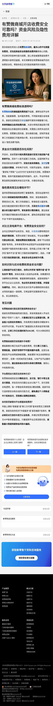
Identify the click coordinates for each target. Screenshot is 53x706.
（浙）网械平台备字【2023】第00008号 (16, 696)
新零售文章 (15, 18)
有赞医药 (18, 680)
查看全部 (46, 509)
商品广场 (36, 680)
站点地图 (15, 683)
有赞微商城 (7, 111)
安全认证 (5, 672)
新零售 (4, 18)
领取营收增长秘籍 (26, 558)
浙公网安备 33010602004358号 (15, 687)
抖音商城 (35, 231)
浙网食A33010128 (39, 696)
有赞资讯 (45, 680)
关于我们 (5, 669)
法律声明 (14, 669)
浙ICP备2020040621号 (10, 691)
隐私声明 (23, 669)
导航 (48, 4)
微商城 (27, 47)
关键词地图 (25, 683)
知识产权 (32, 669)
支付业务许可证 (43, 676)
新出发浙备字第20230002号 (11, 694)
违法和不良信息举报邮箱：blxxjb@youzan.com (19, 676)
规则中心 (40, 669)
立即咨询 (26, 497)
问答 (24, 18)
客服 (24, 120)
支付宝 (44, 163)
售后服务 (41, 206)
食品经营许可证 (7, 680)
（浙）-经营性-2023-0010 (11, 699)
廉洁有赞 (14, 672)
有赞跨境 (27, 680)
